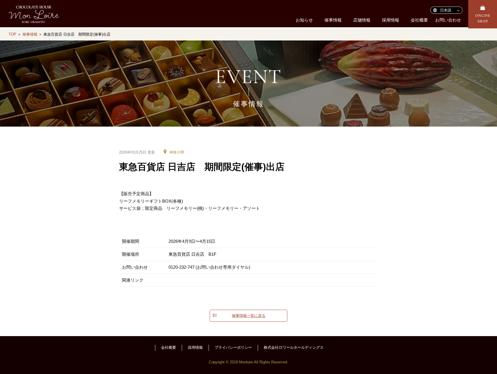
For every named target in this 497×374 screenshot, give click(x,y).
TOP (12, 34)
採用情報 (390, 20)
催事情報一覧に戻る (248, 316)
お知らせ (304, 20)
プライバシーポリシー (233, 347)
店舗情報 (361, 20)
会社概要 (419, 20)
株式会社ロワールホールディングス (294, 347)
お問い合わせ (448, 20)
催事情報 (333, 20)
